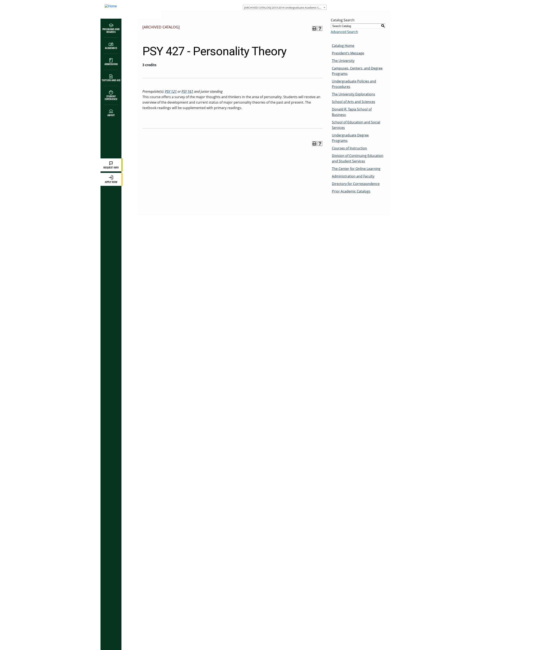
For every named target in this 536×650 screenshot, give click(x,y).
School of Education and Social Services (356, 125)
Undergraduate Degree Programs (350, 138)
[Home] (127, 9)
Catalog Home (343, 45)
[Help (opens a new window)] (320, 28)
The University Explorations (353, 94)
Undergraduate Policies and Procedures (354, 84)
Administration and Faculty (353, 176)
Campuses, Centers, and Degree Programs (357, 71)
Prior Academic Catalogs (351, 191)
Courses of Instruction (349, 148)
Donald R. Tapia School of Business (352, 112)
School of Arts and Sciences (353, 101)
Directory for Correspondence (356, 183)
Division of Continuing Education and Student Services (357, 158)
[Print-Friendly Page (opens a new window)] (314, 28)
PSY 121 (171, 91)
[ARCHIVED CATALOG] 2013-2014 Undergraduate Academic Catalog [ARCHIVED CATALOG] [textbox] (285, 7)
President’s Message (348, 53)
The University (343, 60)
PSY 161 (187, 91)
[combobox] (285, 7)
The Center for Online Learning (356, 168)
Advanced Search (344, 32)
